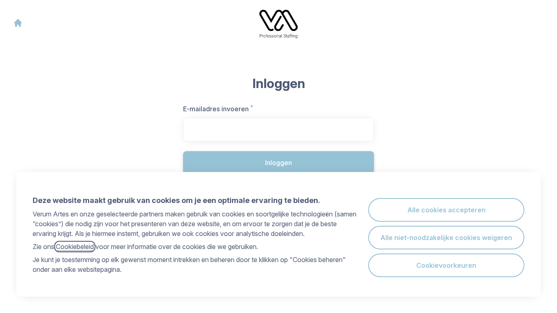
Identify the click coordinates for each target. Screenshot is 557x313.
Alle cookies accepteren (446, 210)
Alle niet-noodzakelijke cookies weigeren (446, 238)
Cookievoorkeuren (446, 265)
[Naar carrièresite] (18, 23)
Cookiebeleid (75, 246)
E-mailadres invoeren (228, 109)
